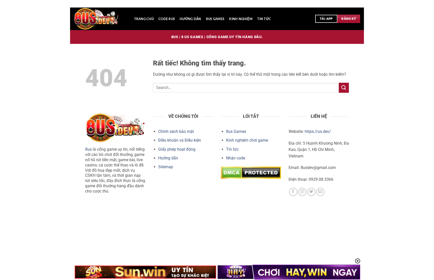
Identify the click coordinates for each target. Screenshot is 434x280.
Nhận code (235, 158)
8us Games (236, 131)
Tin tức (264, 19)
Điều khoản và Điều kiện (179, 140)
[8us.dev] (99, 19)
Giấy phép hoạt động (176, 149)
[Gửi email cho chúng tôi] (320, 192)
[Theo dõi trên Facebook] (293, 192)
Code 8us (166, 19)
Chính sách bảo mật (176, 131)
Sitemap (165, 166)
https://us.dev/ (318, 131)
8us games (215, 19)
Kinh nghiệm (240, 19)
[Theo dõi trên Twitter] (311, 192)
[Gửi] (344, 87)
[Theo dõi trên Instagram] (302, 192)
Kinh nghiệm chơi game (247, 140)
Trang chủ (144, 19)
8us (88, 149)
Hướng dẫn (190, 19)
